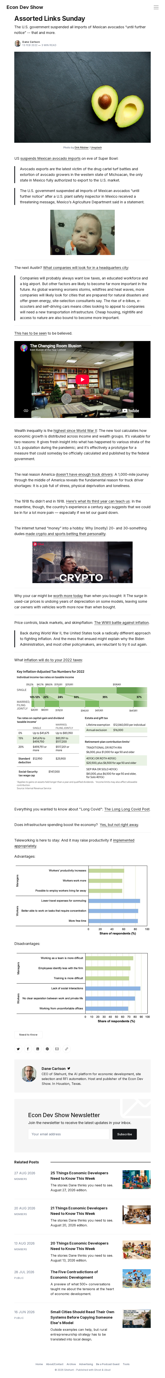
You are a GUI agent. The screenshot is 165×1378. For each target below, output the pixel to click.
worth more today (68, 596)
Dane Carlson (31, 41)
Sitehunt (69, 1369)
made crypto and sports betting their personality (65, 534)
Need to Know (28, 1034)
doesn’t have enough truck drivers (84, 474)
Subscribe (124, 1134)
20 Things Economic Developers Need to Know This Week (79, 1246)
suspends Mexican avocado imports (50, 158)
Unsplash (96, 147)
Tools (126, 1364)
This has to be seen (30, 333)
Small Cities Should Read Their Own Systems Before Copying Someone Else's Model (82, 1317)
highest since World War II (75, 430)
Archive (71, 1364)
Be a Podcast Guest (108, 1364)
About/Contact (54, 1364)
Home (39, 1364)
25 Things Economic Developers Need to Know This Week (79, 1176)
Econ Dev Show (24, 7)
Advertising (86, 1364)
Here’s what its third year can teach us (98, 501)
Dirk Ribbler (82, 147)
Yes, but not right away (119, 825)
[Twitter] (68, 1068)
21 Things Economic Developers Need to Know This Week (79, 1211)
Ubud (107, 1369)
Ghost (97, 1369)
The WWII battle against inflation (121, 622)
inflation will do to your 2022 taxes (53, 660)
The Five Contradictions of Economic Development (74, 1274)
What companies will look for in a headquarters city (85, 268)
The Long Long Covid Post (127, 809)
